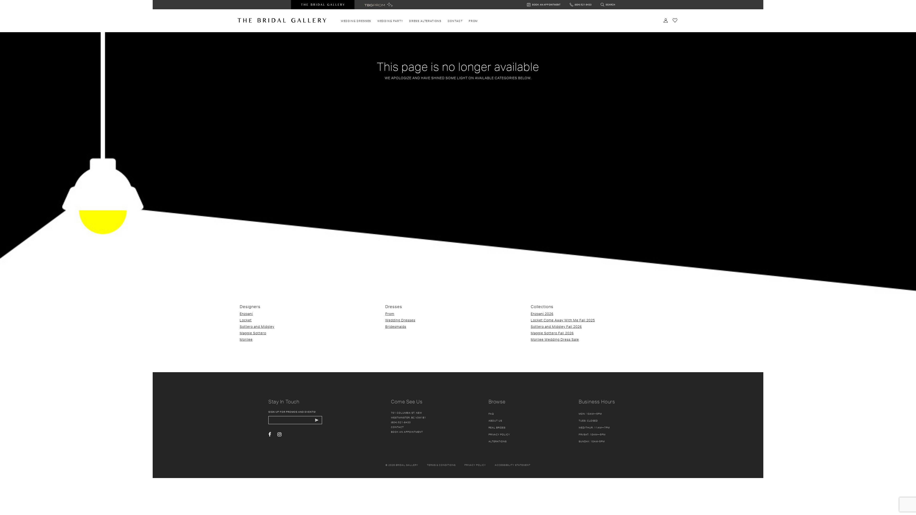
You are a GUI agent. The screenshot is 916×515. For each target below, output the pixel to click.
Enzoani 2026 (542, 314)
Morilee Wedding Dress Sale (555, 339)
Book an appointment (407, 431)
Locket (246, 320)
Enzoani (246, 314)
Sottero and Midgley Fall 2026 (556, 326)
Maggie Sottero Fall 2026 (552, 333)
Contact (397, 427)
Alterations (498, 441)
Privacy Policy (499, 434)
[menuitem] (356, 21)
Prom (389, 314)
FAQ (491, 413)
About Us (495, 420)
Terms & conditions (441, 465)
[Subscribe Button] (316, 420)
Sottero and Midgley (257, 326)
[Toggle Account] (665, 20)
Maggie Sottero (253, 333)
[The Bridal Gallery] (282, 20)
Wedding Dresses (400, 320)
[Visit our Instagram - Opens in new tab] (279, 435)
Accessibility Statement (513, 465)
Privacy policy (475, 465)
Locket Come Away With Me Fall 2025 (563, 320)
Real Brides (497, 427)
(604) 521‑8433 (401, 422)
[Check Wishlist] (675, 20)
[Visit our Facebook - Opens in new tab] (269, 435)
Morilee (246, 339)
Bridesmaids (395, 326)
